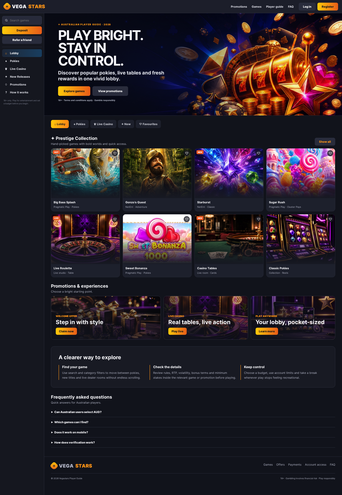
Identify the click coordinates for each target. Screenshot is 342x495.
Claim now (66, 331)
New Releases (17, 76)
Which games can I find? (71, 422)
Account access (315, 464)
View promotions (110, 91)
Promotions (239, 6)
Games (256, 6)
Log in (307, 6)
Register (328, 6)
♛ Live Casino (103, 124)
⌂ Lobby (59, 124)
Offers (280, 464)
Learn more (267, 331)
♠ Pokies (79, 124)
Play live (177, 331)
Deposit (22, 30)
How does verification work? (74, 442)
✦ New (126, 124)
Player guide (274, 6)
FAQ (291, 6)
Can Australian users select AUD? (78, 412)
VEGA (28, 6)
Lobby (12, 53)
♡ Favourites (148, 124)
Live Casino (15, 69)
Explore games (74, 91)
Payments (294, 464)
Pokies (12, 61)
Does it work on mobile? (71, 432)
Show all (325, 141)
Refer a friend (22, 40)
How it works (16, 92)
